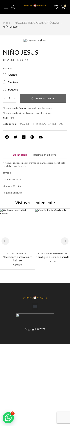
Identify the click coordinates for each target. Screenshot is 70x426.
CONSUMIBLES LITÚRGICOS (52, 253)
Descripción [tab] (20, 154)
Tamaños (7, 68)
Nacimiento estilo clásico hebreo (17, 258)
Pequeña (13, 89)
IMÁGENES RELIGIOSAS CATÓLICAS (37, 23)
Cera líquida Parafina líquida (52, 257)
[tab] (20, 154)
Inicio (6, 23)
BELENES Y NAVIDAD (17, 253)
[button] (6, 7)
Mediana (13, 82)
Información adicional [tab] (44, 154)
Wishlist (23, 113)
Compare (23, 108)
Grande (12, 74)
